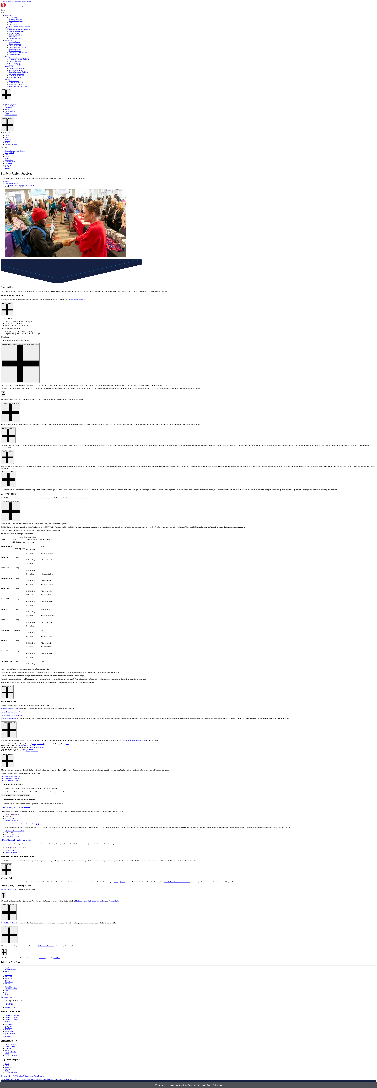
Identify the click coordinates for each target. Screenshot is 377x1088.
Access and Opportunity (16, 70)
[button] (1, 9)
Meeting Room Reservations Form (11, 712)
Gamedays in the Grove (16, 82)
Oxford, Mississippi (15, 44)
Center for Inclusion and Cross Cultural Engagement (22, 824)
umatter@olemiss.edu (11, 820)
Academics (8, 15)
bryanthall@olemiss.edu (23, 745)
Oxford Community (11, 115)
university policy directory (77, 299)
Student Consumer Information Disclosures (28, 1079)
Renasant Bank (113, 901)
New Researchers (14, 63)
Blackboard (8, 167)
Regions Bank (101, 901)
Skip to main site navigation (9, 1)
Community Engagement (16, 75)
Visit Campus (13, 37)
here (67, 744)
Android (122, 882)
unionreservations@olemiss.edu (136, 740)
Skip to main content (24, 1)
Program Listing (14, 17)
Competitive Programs (15, 21)
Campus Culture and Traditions (18, 72)
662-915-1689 (9, 834)
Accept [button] (219, 1085)
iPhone (116, 882)
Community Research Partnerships (19, 59)
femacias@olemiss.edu (37, 747)
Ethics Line (72, 1079)
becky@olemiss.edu (38, 744)
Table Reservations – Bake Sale (10, 776)
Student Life (8, 40)
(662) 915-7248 (9, 818)
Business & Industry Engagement (19, 58)
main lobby (42, 958)
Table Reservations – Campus (10, 778)
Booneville (8, 139)
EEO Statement (56, 1079)
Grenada (7, 141)
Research (7, 56)
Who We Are (9, 67)
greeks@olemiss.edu (11, 852)
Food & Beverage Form (8, 718)
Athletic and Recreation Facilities (19, 86)
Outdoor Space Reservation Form (11, 715)
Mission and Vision (15, 77)
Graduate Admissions (15, 35)
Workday (7, 169)
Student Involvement (15, 45)
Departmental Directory (12, 183)
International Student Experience (19, 52)
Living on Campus (14, 42)
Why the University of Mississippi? (19, 29)
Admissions (8, 28)
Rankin (7, 142)
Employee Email (10, 161)
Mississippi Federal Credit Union (85, 901)
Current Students (10, 106)
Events (7, 156)
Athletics (7, 79)
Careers (7, 1035)
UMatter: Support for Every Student (15, 808)
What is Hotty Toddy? (15, 84)
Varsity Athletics (14, 81)
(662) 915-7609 (9, 851)
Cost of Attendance (15, 33)
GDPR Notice (46, 1079)
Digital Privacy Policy (7, 1079)
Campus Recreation (15, 49)
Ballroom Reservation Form (9, 708)
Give (23, 7)
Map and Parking (10, 1007)
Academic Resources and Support (19, 26)
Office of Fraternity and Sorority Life (16, 840)
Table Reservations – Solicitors (10, 780)
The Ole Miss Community (17, 68)
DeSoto (7, 135)
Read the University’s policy (9, 889)
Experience (8, 165)
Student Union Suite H (12, 815)
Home (7, 181)
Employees (8, 108)
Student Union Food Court (46, 946)
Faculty (11, 22)
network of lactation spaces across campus (177, 882)
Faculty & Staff (9, 153)
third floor (57, 958)
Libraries (7, 158)
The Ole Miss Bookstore (8, 923)
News (6, 154)
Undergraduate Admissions (17, 31)
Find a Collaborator (15, 61)
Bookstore (8, 1037)
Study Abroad (13, 24)
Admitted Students (10, 104)
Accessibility (65, 1079)
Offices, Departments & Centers (15, 151)
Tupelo (7, 137)
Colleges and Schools (15, 19)
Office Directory (10, 987)
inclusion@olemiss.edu (12, 836)
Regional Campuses (15, 51)
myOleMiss (8, 163)
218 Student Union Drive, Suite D (15, 847)
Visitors (7, 113)
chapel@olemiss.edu (32, 751)
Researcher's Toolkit (15, 65)
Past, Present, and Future (16, 74)
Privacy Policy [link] (204, 1085)
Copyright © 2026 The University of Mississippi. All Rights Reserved (22, 1076)
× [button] (375, 1083)
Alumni (7, 109)
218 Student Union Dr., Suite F (14, 831)
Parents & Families (10, 111)
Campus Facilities (14, 54)
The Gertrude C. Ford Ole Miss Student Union (19, 185)
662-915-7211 (9, 1004)
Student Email (9, 160)
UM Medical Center (11, 144)
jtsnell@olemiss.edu (28, 749)
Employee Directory (11, 989)
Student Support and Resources (18, 47)
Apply (7, 971)
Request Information (15, 38)
